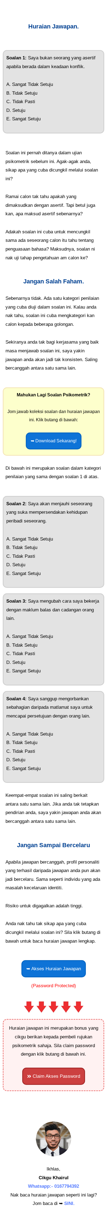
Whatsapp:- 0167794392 (53, 1186)
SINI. (69, 1203)
